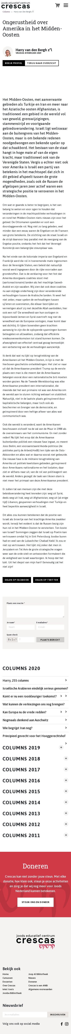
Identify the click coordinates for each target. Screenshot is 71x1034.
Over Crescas (9, 985)
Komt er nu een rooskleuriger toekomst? (30, 696)
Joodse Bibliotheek (12, 993)
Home (6, 974)
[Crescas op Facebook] (62, 1023)
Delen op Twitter (46, 580)
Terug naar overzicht (41, 63)
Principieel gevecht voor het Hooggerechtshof (34, 736)
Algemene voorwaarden (40, 989)
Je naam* (11, 622)
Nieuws (32, 978)
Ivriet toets (8, 989)
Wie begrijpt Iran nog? (17, 728)
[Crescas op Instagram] (66, 1023)
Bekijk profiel (13, 63)
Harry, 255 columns (16, 680)
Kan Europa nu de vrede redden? (24, 712)
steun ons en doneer (35, 902)
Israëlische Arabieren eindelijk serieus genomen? (35, 688)
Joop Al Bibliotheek (38, 974)
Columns (6, 12)
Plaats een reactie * (16, 603)
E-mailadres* (42, 622)
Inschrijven (57, 1014)
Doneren (32, 981)
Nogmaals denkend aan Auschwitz (25, 720)
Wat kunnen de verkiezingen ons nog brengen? (34, 704)
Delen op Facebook (17, 580)
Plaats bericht (50, 640)
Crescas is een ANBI (38, 985)
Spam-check (12, 635)
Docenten (7, 981)
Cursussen (8, 978)
